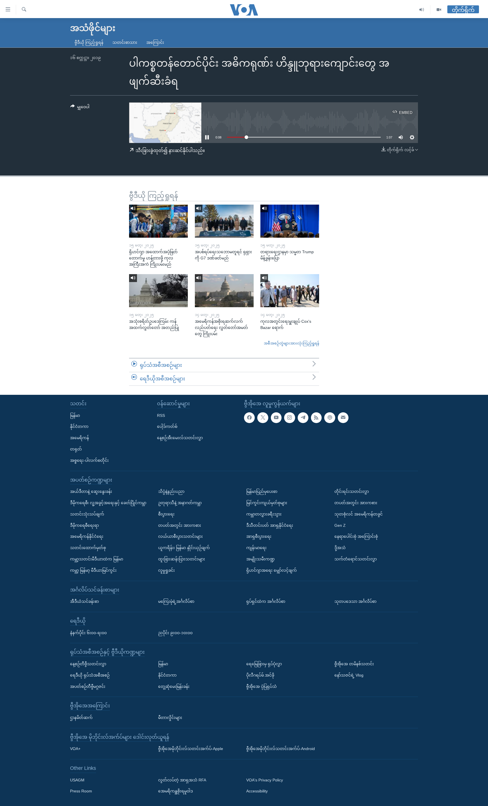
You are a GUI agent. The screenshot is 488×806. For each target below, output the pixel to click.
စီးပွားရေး (166, 514)
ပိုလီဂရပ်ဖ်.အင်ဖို (260, 675)
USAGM (77, 779)
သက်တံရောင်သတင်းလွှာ (355, 559)
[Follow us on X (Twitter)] (262, 417)
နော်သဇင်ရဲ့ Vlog (348, 675)
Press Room (81, 791)
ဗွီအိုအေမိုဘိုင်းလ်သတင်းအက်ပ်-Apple (190, 748)
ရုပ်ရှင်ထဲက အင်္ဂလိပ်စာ (265, 601)
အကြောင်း (155, 42)
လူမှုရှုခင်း (166, 570)
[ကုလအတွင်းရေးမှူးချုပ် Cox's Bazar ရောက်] (289, 290)
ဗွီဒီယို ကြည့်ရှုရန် (89, 42)
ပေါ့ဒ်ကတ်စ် (167, 426)
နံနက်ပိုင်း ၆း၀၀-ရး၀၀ (88, 632)
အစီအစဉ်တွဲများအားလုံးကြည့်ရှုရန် (291, 343)
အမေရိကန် (79, 437)
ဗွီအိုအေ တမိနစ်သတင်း (354, 663)
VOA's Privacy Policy (264, 779)
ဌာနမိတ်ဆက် (81, 717)
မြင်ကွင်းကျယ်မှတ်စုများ (266, 502)
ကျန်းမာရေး (256, 547)
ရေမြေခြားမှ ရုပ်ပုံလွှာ (264, 663)
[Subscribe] (343, 417)
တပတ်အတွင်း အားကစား (179, 525)
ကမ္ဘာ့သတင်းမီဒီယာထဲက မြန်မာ (96, 559)
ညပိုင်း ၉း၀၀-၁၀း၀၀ (175, 632)
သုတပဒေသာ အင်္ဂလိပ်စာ (355, 601)
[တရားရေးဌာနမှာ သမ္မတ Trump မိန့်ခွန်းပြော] (289, 221)
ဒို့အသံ (340, 547)
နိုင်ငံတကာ (79, 426)
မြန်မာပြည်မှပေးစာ (261, 491)
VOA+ (75, 748)
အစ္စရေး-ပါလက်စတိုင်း (89, 460)
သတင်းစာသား (124, 42)
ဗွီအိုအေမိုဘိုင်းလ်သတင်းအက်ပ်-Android (280, 748)
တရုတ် (76, 449)
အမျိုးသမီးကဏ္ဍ (260, 559)
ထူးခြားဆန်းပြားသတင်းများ (181, 559)
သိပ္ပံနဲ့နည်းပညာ (171, 491)
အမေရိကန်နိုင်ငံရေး (86, 536)
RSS (161, 415)
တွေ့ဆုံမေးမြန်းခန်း (173, 686)
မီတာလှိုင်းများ (170, 717)
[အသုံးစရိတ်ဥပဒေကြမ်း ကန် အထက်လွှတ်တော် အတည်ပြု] (158, 290)
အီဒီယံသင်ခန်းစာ (84, 601)
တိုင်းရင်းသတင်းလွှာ (351, 491)
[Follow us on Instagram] (289, 417)
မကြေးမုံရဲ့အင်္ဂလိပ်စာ (176, 601)
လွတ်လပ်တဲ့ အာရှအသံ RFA (182, 779)
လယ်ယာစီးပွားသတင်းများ (180, 536)
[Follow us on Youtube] (276, 417)
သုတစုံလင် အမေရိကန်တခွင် (358, 514)
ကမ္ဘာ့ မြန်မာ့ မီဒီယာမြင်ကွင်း (93, 570)
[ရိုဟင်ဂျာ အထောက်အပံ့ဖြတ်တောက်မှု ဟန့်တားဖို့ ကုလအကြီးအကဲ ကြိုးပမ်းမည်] (158, 221)
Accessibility (257, 791)
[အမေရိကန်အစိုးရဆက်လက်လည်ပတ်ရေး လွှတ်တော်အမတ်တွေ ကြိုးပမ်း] (224, 290)
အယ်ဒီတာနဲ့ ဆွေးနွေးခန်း (91, 491)
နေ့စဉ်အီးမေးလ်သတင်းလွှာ (180, 437)
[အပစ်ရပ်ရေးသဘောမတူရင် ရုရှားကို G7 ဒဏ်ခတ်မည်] (224, 221)
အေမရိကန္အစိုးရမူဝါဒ (175, 791)
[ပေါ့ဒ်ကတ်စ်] (329, 417)
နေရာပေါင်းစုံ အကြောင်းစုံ (356, 536)
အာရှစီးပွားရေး (258, 536)
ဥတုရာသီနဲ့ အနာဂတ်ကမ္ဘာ (180, 502)
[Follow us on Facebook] (249, 417)
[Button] (80, 108)
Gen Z (340, 525)
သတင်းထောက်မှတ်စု (88, 547)
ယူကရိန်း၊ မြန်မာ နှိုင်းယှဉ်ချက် (184, 547)
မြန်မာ (75, 415)
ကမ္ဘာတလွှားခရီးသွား (264, 514)
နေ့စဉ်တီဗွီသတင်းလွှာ (88, 663)
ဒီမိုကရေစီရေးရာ (84, 525)
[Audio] (421, 9)
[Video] (438, 9)
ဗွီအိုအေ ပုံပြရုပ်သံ (261, 686)
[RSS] (316, 417)
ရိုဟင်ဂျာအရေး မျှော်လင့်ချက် (271, 570)
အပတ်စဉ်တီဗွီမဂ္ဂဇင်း (87, 686)
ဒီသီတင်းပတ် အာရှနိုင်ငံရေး (269, 525)
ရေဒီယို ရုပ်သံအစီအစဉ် (90, 675)
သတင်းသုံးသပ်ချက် (87, 514)
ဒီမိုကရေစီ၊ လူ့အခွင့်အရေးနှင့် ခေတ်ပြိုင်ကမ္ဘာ (108, 502)
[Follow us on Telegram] (303, 417)
